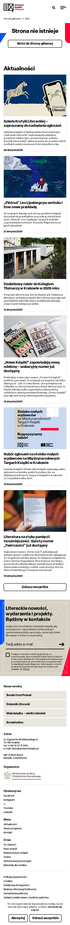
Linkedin (8, 812)
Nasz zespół (10, 848)
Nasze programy (13, 828)
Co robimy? (10, 844)
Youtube (8, 807)
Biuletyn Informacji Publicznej (20, 889)
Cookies (8, 880)
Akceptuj (18, 918)
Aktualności (10, 824)
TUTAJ (26, 669)
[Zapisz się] (60, 644)
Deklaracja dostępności (16, 885)
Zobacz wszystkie (35, 587)
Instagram (9, 799)
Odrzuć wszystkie (45, 918)
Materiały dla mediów (15, 865)
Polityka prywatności (15, 876)
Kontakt (8, 832)
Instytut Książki (14, 8)
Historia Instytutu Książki (17, 860)
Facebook (9, 795)
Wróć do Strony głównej (35, 43)
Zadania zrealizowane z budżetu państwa (26, 897)
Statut (7, 856)
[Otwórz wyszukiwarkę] (54, 7)
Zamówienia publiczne (16, 893)
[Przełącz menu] (63, 7)
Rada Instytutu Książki (16, 852)
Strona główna (12, 18)
